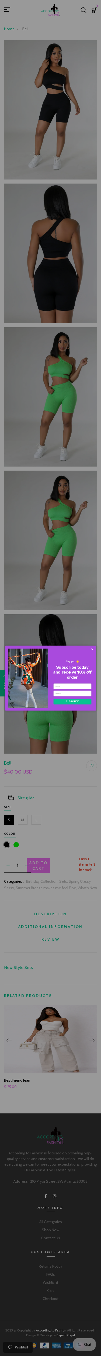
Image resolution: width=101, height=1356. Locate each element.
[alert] (50, 678)
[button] (92, 649)
